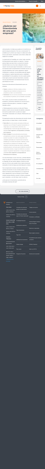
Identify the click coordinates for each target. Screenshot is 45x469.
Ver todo (38, 178)
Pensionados (39, 147)
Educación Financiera (7, 22)
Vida (37, 173)
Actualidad (39, 123)
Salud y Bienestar (38, 153)
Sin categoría (39, 163)
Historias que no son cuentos (39, 136)
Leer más (39, 108)
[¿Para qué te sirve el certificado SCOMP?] (40, 56)
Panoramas (39, 142)
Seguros (38, 158)
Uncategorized (39, 168)
